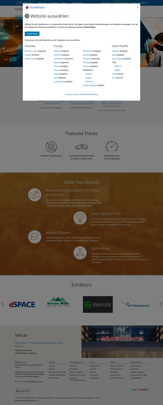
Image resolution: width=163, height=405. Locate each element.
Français (89, 81)
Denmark (57, 55)
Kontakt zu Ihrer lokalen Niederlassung (81, 94)
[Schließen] (137, 7)
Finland (57, 66)
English (88, 78)
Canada (28, 55)
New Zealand (117, 59)
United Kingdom (89, 85)
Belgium (57, 51)
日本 (114, 74)
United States (30, 59)
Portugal (86, 62)
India (114, 55)
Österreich (87, 59)
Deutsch (88, 74)
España (57, 62)
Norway (86, 55)
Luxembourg (59, 81)
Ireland (57, 74)
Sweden (86, 66)
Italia (56, 78)
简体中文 (118, 66)
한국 (114, 78)
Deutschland (59, 59)
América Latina (31, 51)
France (57, 70)
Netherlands (88, 51)
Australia (116, 51)
